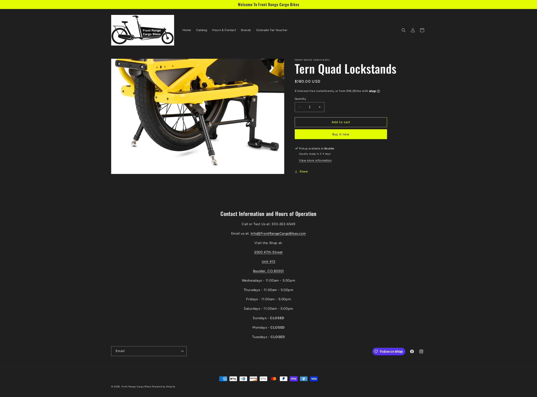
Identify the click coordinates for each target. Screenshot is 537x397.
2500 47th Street (268, 252)
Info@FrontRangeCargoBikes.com (278, 233)
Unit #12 (268, 261)
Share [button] (304, 171)
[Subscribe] (181, 351)
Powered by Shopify (163, 386)
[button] (403, 30)
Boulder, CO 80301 (268, 271)
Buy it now (340, 134)
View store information (315, 160)
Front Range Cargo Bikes (136, 386)
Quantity (300, 98)
